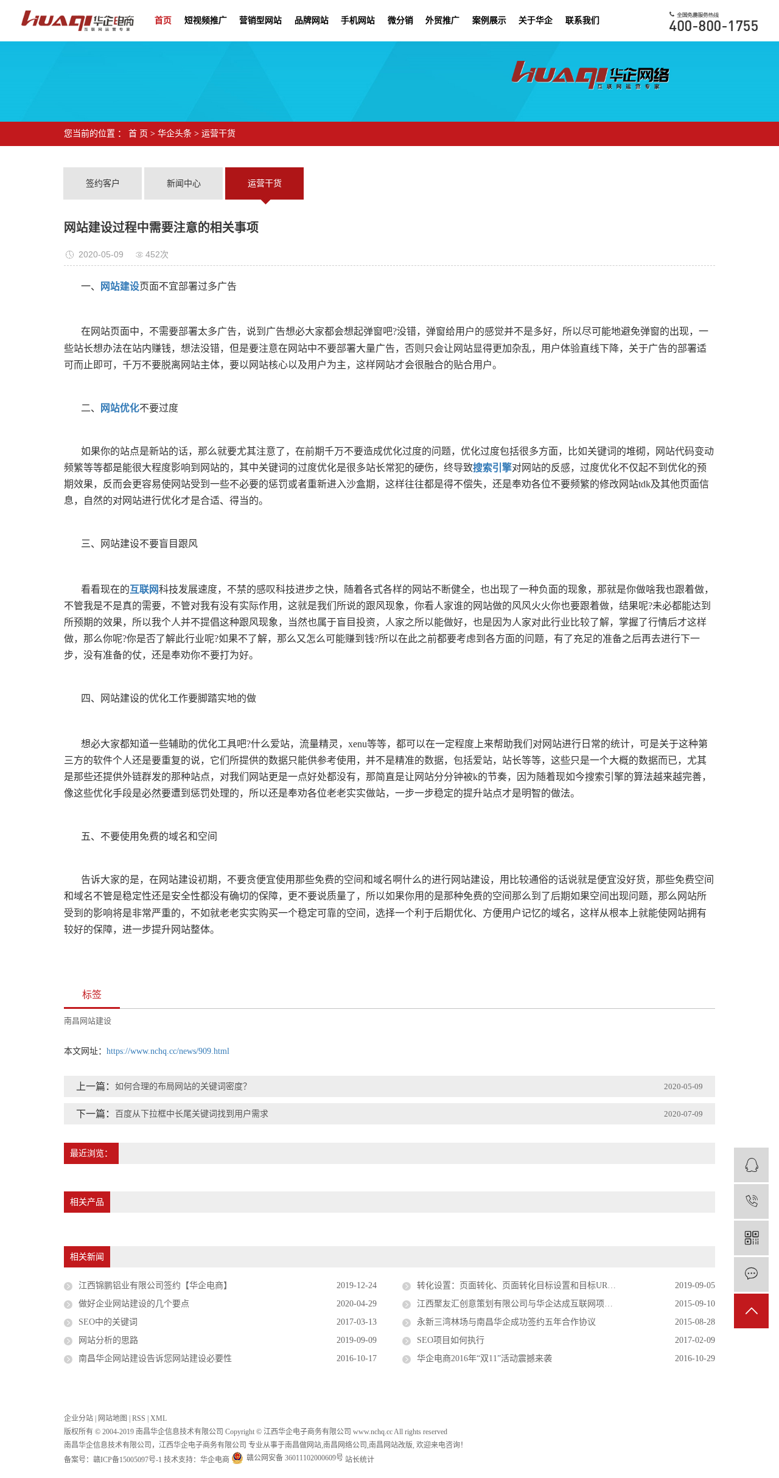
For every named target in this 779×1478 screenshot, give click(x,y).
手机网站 (358, 20)
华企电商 (214, 1459)
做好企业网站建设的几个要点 (134, 1303)
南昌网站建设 (87, 1020)
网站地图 (112, 1418)
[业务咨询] (751, 1165)
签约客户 (103, 183)
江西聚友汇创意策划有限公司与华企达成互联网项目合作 (523, 1303)
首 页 (138, 133)
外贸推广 (442, 20)
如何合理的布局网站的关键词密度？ (183, 1086)
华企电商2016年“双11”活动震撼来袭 (484, 1358)
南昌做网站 (303, 1445)
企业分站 (78, 1418)
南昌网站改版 (391, 1445)
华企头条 (175, 133)
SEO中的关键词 (108, 1321)
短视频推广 (205, 20)
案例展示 (489, 20)
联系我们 (582, 20)
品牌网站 (312, 20)
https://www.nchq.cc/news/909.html (168, 1051)
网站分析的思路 (108, 1340)
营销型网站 (260, 20)
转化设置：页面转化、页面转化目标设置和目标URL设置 (523, 1285)
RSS (138, 1418)
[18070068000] (751, 1201)
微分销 (400, 20)
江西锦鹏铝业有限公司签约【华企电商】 (155, 1285)
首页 (163, 20)
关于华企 (536, 20)
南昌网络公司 (345, 1445)
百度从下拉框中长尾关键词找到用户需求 (191, 1113)
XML (158, 1418)
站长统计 (359, 1459)
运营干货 (218, 133)
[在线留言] (751, 1274)
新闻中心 (184, 183)
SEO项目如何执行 (450, 1340)
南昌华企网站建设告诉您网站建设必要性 (155, 1358)
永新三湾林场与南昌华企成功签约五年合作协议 (506, 1321)
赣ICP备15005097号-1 (127, 1459)
